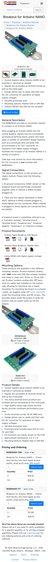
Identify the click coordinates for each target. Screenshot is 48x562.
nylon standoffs (37, 292)
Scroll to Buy (11, 112)
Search (38, 10)
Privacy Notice (30, 559)
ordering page (33, 533)
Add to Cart (36, 467)
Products (24, 3)
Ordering (35, 554)
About (24, 554)
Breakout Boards (31, 22)
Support (13, 554)
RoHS (27, 452)
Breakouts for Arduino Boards (20, 25)
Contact (15, 559)
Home (6, 22)
